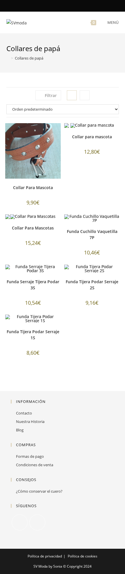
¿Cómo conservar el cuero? (39, 491)
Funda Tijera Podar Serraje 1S (33, 334)
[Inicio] (7, 58)
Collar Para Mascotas (33, 228)
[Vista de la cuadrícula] (72, 95)
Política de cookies (82, 556)
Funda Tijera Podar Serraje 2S (92, 284)
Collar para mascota (92, 136)
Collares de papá (29, 58)
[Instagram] (65, 5)
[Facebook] (60, 5)
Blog (20, 430)
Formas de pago (30, 456)
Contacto (24, 413)
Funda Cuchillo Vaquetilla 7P (92, 234)
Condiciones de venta (34, 464)
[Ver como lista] (85, 95)
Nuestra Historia (30, 421)
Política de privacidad (45, 556)
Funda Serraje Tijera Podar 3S (33, 284)
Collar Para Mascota (33, 187)
